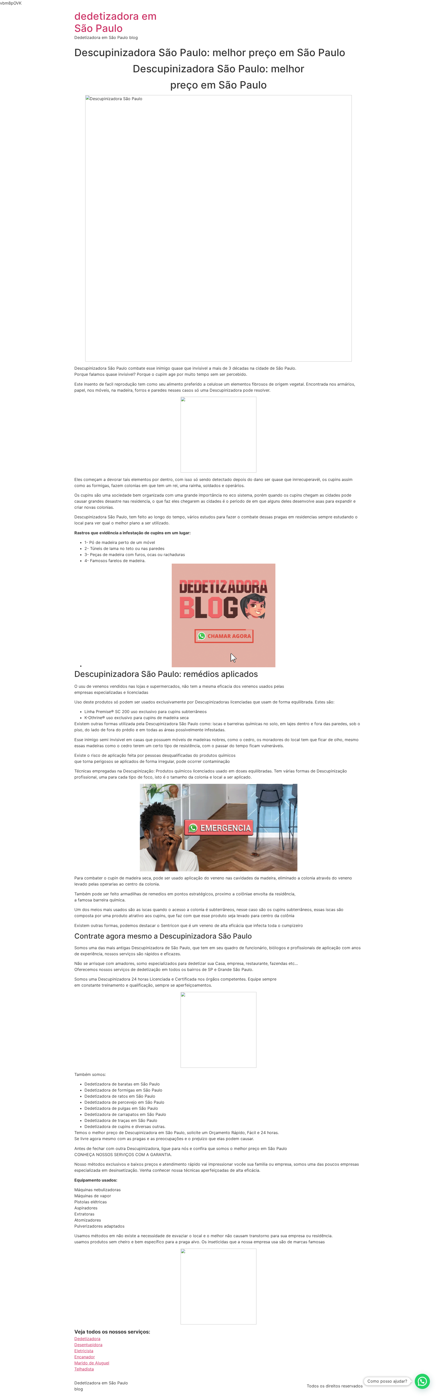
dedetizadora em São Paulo (115, 22)
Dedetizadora (87, 1338)
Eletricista (83, 1350)
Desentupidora (88, 1344)
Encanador (84, 1356)
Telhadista (84, 1368)
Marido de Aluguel (91, 1362)
